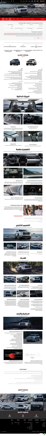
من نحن (12, 422)
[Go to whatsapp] (44, 434)
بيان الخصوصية (37, 431)
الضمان (18, 423)
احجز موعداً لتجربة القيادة (29, 422)
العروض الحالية (30, 426)
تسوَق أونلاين (37, 422)
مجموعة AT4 (43, 426)
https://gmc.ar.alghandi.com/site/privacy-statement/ (10, 34)
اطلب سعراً (31, 423)
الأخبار (12, 423)
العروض (25, 422)
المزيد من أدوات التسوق (29, 427)
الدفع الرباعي (43, 423)
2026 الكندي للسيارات (42, 431)
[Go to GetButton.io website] (44, 435)
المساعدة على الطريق (16, 422)
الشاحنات (44, 422)
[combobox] (37, 26)
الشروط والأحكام (34, 431)
